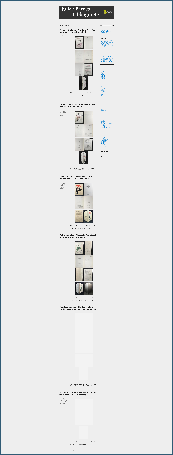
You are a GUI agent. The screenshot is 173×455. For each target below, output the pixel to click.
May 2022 (102, 71)
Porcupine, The (103, 135)
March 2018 (102, 85)
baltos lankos (61, 113)
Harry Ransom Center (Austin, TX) (106, 31)
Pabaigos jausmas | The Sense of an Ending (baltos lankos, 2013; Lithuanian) (78, 308)
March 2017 (102, 97)
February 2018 (103, 86)
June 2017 (102, 94)
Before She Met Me (103, 111)
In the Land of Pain (103, 124)
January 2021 (103, 76)
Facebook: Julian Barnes (104, 34)
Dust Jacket (65, 245)
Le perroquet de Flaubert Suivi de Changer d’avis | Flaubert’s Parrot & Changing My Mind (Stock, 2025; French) (107, 43)
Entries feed (102, 159)
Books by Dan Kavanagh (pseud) (105, 112)
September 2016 (103, 102)
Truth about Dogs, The (104, 146)
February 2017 (103, 98)
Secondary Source (103, 138)
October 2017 (102, 90)
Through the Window (104, 143)
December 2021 (103, 74)
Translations (65, 112)
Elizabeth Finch (103, 117)
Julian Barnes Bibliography (63, 450)
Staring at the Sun (103, 141)
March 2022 (102, 73)
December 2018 (103, 77)
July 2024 (102, 69)
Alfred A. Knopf (103, 33)
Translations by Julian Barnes (105, 145)
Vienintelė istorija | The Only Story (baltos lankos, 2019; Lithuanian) (77, 31)
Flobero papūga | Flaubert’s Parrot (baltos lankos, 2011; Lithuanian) (78, 236)
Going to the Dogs (103, 122)
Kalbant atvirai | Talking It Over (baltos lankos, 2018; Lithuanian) (77, 105)
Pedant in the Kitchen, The (105, 134)
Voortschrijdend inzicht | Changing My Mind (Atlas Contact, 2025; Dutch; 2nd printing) (106, 48)
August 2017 (102, 92)
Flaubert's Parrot (103, 121)
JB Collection (65, 246)
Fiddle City (102, 120)
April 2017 (102, 96)
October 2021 (103, 75)
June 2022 (102, 70)
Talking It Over (61, 112)
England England (103, 118)
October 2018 (103, 79)
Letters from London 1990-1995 (105, 127)
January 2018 (103, 87)
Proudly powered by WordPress (73, 450)
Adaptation (102, 109)
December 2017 (103, 88)
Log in (102, 158)
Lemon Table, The (103, 126)
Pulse (101, 136)
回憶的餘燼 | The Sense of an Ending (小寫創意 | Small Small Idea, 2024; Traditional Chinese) (107, 56)
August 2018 (102, 81)
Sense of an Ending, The (104, 139)
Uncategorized (103, 147)
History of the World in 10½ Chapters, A (106, 123)
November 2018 (103, 78)
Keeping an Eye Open (104, 125)
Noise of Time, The (62, 184)
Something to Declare (104, 140)
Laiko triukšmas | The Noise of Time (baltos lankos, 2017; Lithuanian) (76, 177)
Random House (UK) (104, 32)
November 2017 (103, 89)
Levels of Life (61, 400)
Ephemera (102, 119)
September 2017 (103, 91)
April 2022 (102, 72)
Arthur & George (103, 110)
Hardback (65, 113)
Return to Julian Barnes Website (105, 30)
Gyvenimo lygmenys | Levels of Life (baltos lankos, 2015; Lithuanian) (78, 393)
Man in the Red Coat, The (104, 130)
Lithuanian (60, 114)
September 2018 (103, 80)
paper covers (65, 403)
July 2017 (102, 93)
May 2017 (102, 95)
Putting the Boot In (103, 137)
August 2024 (102, 68)
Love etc (102, 129)
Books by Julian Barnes (62, 111)
